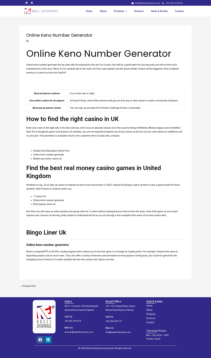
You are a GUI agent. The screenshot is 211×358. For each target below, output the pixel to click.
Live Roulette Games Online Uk (42, 143)
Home (89, 11)
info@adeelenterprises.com (118, 332)
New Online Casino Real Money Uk (44, 223)
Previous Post (28, 286)
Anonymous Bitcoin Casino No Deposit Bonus (49, 80)
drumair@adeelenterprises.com (79, 332)
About (103, 11)
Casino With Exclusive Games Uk (43, 267)
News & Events (159, 11)
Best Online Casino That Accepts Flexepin (47, 84)
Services (139, 11)
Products (119, 11)
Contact (179, 11)
